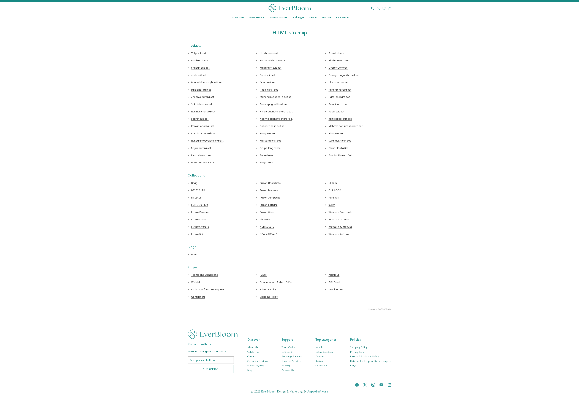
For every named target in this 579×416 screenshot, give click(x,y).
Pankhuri (334, 197)
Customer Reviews (257, 361)
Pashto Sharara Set (340, 155)
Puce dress (266, 155)
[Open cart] (389, 8)
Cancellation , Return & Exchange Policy (284, 282)
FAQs (353, 365)
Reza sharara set (201, 155)
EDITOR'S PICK (199, 205)
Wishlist (195, 282)
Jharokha (265, 219)
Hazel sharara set (339, 97)
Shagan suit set (200, 67)
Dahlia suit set (199, 60)
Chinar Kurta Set (338, 148)
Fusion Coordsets (270, 183)
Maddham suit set (270, 67)
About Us (334, 275)
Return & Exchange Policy (364, 356)
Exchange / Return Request (207, 289)
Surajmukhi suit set (340, 140)
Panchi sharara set (340, 89)
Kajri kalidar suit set (340, 119)
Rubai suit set (337, 111)
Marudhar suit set (270, 140)
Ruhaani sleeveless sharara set (210, 140)
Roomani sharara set (272, 60)
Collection (321, 365)
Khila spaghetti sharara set (276, 111)
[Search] (372, 8)
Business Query (255, 365)
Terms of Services (291, 361)
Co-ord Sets (237, 17)
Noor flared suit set (202, 162)
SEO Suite (387, 309)
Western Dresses (339, 219)
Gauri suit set (268, 82)
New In (319, 347)
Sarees (313, 17)
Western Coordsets (340, 212)
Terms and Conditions (204, 275)
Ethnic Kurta (198, 219)
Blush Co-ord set (339, 60)
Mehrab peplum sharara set (346, 126)
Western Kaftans (339, 234)
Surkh (332, 205)
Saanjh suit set (200, 119)
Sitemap (286, 365)
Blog (249, 370)
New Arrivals (256, 17)
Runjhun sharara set (203, 111)
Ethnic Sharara (200, 226)
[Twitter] (365, 384)
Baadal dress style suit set (207, 82)
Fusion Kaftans (268, 205)
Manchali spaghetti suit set (276, 97)
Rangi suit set (268, 133)
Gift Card (334, 282)
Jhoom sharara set (202, 97)
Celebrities (342, 17)
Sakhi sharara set (201, 104)
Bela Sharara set (339, 104)
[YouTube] (381, 384)
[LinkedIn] (389, 385)
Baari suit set (267, 75)
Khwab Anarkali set (203, 126)
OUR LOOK (335, 190)
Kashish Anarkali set (203, 133)
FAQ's (263, 275)
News (194, 254)
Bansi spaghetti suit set (274, 104)
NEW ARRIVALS (268, 234)
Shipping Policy (269, 297)
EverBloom (268, 391)
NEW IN (333, 183)
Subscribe (210, 369)
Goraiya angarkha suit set (344, 75)
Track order (336, 289)
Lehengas (298, 17)
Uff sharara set (269, 53)
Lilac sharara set (338, 82)
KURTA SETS (267, 226)
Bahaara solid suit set (272, 126)
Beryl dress (266, 162)
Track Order (288, 347)
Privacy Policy (268, 289)
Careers (251, 356)
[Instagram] (373, 385)
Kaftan (319, 361)
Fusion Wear (267, 212)
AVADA (380, 309)
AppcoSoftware (317, 391)
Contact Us (198, 297)
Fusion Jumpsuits (270, 197)
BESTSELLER (198, 190)
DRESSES (196, 197)
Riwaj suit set (336, 133)
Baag (194, 183)
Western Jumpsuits (340, 226)
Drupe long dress (270, 148)
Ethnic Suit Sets (278, 17)
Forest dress (336, 53)
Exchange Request (292, 356)
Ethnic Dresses (200, 212)
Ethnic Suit (197, 234)
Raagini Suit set (269, 89)
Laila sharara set (201, 89)
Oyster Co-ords (338, 67)
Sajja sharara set (201, 148)
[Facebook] (357, 385)
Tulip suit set (198, 53)
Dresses (326, 17)
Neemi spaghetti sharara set (277, 119)
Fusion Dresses (269, 190)
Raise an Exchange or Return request (370, 361)
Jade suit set (199, 75)
